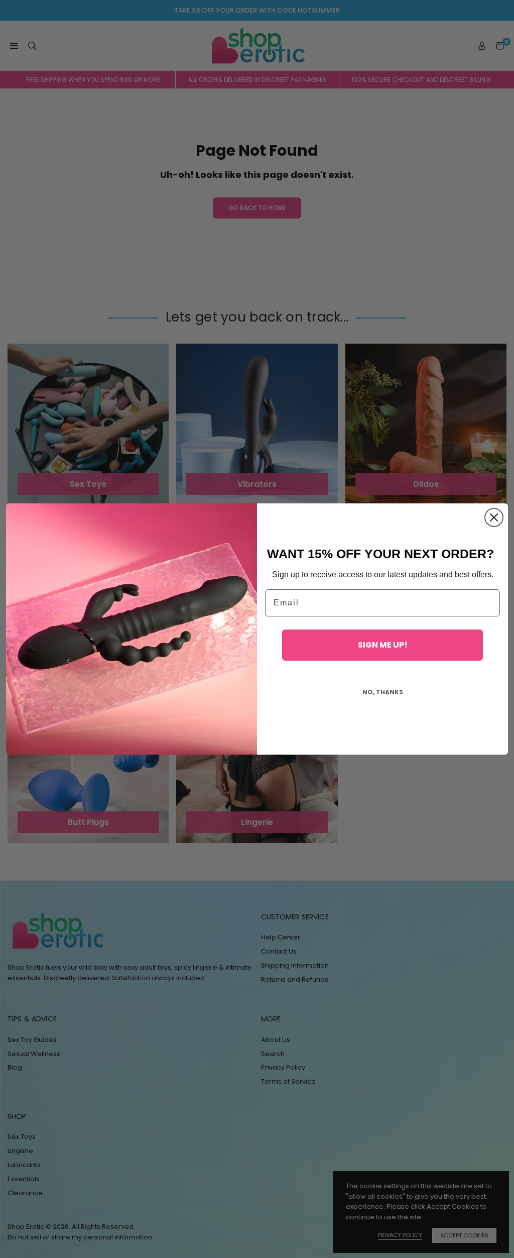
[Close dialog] (494, 517)
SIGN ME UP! (383, 645)
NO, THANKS (382, 692)
